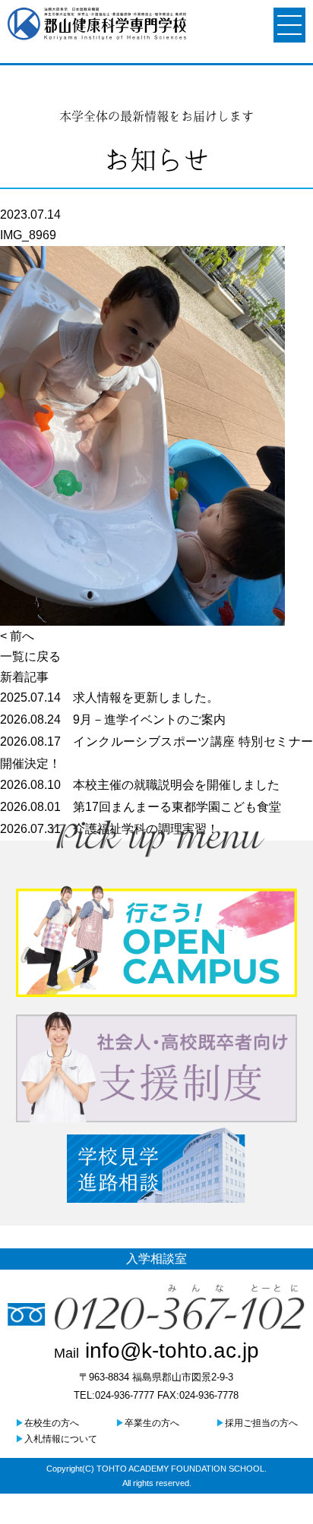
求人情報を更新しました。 (109, 697)
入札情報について (56, 1439)
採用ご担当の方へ (257, 1423)
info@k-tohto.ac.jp (156, 1350)
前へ (22, 635)
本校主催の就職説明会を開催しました (140, 784)
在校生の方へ (47, 1423)
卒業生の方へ (147, 1423)
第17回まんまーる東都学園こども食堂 (140, 806)
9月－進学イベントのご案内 (113, 719)
